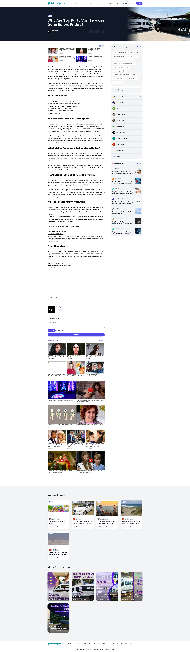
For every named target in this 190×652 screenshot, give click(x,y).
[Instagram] (126, 643)
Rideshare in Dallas (63, 158)
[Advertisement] (76, 282)
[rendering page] (57, 3)
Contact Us (69, 643)
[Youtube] (121, 643)
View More (76, 335)
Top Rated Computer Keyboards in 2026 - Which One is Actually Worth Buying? (123, 183)
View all (139, 47)
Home (110, 3)
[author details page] (49, 31)
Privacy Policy (87, 643)
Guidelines (78, 643)
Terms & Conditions (99, 643)
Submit (52, 330)
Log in (139, 3)
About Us (126, 3)
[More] (103, 31)
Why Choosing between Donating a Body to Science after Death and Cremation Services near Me (123, 193)
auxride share (55, 30)
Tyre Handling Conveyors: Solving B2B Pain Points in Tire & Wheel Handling (122, 203)
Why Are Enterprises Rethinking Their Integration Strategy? (121, 232)
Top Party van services (75, 69)
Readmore (60, 310)
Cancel (60, 330)
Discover (117, 3)
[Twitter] (117, 643)
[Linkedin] (131, 643)
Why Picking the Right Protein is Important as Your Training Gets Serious (122, 223)
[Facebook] (113, 643)
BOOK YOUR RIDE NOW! (55, 234)
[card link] (138, 171)
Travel (49, 15)
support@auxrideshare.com (61, 266)
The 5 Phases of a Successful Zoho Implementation (122, 212)
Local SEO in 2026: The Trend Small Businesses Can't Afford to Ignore (122, 172)
